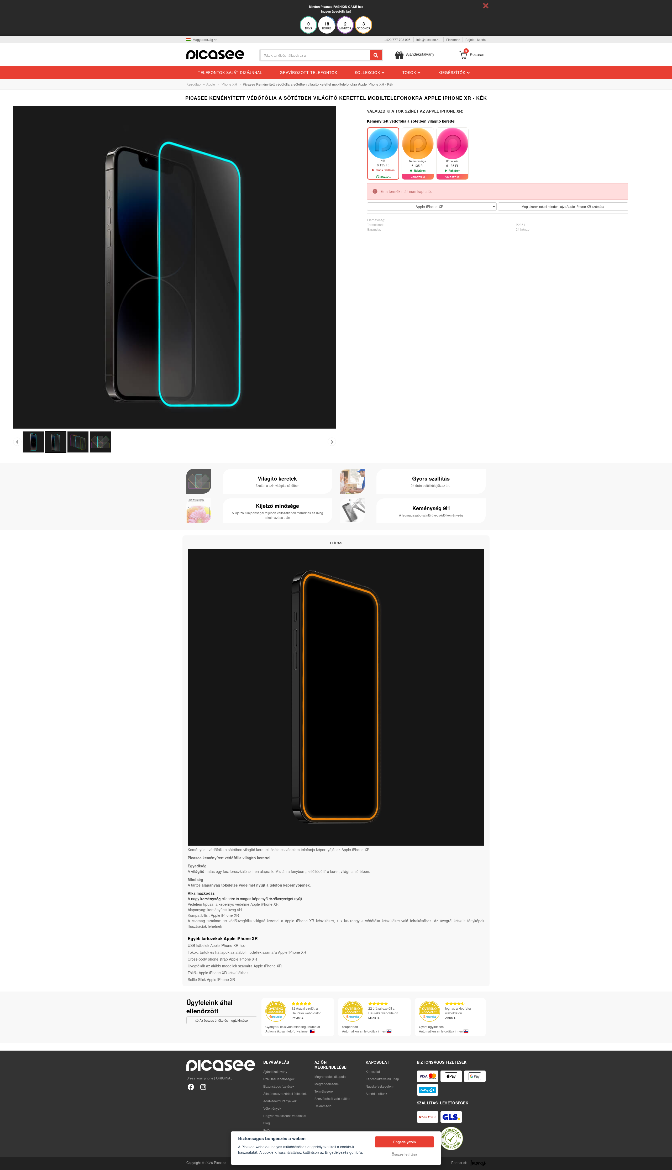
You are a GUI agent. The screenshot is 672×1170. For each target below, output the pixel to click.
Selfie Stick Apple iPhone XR (211, 979)
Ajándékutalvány (275, 1071)
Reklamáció (323, 1106)
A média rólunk (376, 1093)
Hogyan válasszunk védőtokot (284, 1115)
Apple (210, 84)
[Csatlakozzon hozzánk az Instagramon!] (203, 1086)
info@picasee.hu (428, 39)
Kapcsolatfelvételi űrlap (382, 1079)
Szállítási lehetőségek (279, 1079)
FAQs (267, 1130)
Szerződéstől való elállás (332, 1098)
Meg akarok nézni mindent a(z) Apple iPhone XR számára (563, 206)
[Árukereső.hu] (451, 1138)
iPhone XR (229, 84)
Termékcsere (323, 1091)
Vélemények (272, 1108)
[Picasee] (215, 54)
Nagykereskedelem (379, 1086)
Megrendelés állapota (330, 1076)
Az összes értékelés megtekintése (223, 1020)
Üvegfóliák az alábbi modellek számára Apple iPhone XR (235, 965)
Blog (266, 1123)
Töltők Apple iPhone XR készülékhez (218, 972)
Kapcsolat (373, 1071)
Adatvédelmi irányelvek (280, 1101)
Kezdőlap (193, 84)
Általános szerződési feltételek (285, 1093)
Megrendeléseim (326, 1084)
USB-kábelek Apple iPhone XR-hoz (217, 945)
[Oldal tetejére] (7, 1163)
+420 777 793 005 (397, 39)
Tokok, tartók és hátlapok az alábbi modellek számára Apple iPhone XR (247, 952)
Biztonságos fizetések (278, 1086)
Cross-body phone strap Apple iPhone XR (222, 959)
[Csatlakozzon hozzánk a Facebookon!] (191, 1086)
